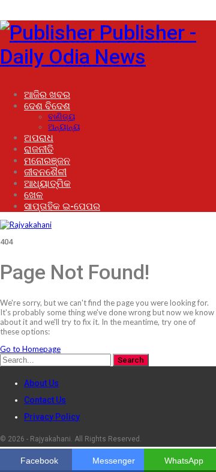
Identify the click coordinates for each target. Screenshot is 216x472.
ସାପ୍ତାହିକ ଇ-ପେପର (62, 206)
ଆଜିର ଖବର (47, 94)
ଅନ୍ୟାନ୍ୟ (64, 127)
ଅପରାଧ (38, 138)
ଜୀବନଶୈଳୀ (45, 172)
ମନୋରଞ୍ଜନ (47, 160)
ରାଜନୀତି (38, 149)
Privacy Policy (52, 417)
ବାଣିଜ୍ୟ (62, 116)
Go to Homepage (30, 349)
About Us (41, 383)
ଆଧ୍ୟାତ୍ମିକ (47, 183)
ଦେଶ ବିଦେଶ (47, 106)
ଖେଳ (33, 195)
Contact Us (45, 400)
